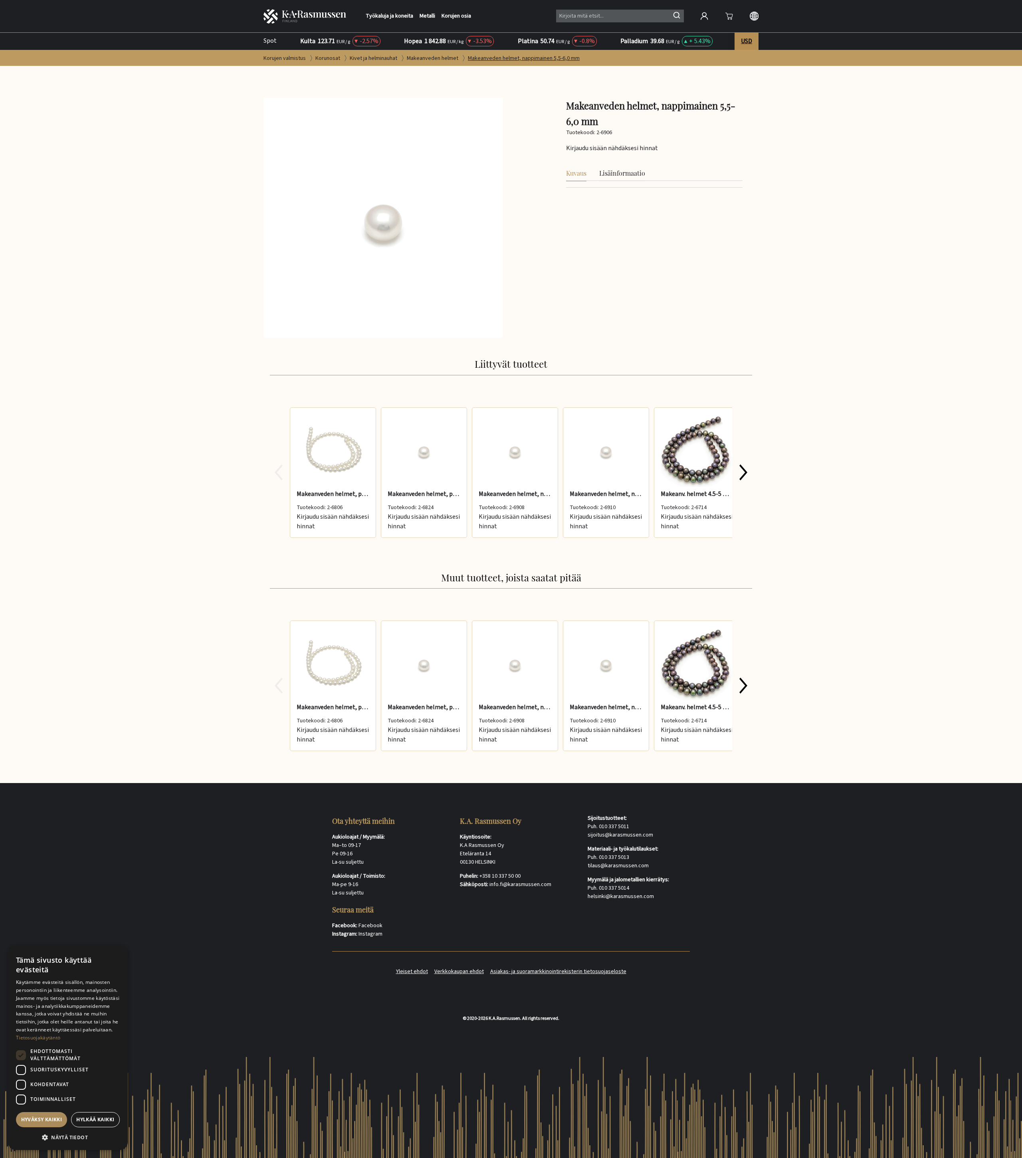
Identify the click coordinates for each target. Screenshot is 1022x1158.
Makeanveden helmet (433, 58)
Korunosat (328, 58)
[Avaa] (729, 16)
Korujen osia (456, 16)
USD (746, 41)
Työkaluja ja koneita (389, 16)
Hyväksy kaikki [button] (41, 1119)
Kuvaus (576, 173)
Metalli (427, 16)
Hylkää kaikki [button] (95, 1119)
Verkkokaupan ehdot (459, 972)
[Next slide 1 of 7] (743, 472)
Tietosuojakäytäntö (38, 1037)
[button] (68, 1137)
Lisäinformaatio (622, 173)
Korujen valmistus (285, 58)
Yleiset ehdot (412, 972)
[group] (511, 472)
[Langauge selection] (754, 16)
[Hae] (677, 15)
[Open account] (704, 16)
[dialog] (68, 1048)
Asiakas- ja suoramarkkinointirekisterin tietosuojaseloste (558, 972)
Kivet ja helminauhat (374, 58)
